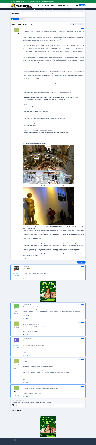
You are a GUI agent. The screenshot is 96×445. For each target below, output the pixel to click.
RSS (28, 443)
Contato (21, 443)
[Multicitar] (23, 279)
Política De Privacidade (14, 443)
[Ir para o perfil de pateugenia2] (16, 30)
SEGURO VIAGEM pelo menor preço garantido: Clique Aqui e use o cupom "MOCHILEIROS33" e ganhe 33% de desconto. (33, 1)
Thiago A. (16, 391)
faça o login (39, 402)
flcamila (16, 309)
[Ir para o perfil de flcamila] (16, 306)
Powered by (80, 443)
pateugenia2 (16, 33)
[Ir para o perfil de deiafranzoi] (16, 340)
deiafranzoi (16, 343)
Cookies (25, 443)
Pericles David (16, 272)
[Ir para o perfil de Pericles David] (16, 268)
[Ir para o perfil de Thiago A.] (16, 388)
